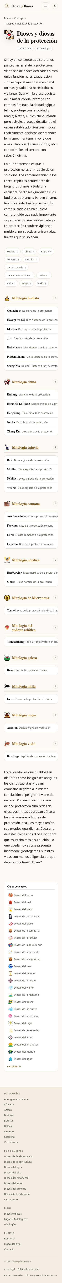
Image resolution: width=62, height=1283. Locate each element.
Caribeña (9, 1136)
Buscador (9, 1238)
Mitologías (10, 1224)
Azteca (8, 1109)
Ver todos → (14, 1066)
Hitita (11, 283)
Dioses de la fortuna (25, 937)
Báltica (8, 1126)
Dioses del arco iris (15, 1188)
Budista (12, 251)
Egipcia (46, 251)
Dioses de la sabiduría (27, 930)
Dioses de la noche (25, 980)
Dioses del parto (23, 895)
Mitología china (24, 381)
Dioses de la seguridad (27, 959)
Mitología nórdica (25, 560)
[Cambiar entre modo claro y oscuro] (55, 6)
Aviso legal (9, 1269)
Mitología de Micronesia (30, 597)
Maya (26, 283)
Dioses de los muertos (26, 916)
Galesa (44, 275)
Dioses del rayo (23, 1023)
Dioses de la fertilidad (26, 1016)
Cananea (9, 1131)
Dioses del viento (24, 987)
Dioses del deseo (23, 1001)
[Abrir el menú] (45, 5)
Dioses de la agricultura (18, 1161)
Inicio (7, 18)
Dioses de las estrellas (27, 1030)
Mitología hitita (24, 686)
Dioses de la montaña (26, 994)
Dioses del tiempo (24, 973)
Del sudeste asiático (20, 275)
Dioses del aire (12, 1172)
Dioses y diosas (13, 1213)
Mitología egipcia (25, 447)
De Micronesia (16, 267)
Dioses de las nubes (25, 1009)
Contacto (9, 1249)
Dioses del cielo (23, 909)
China (29, 251)
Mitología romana (26, 503)
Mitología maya (24, 715)
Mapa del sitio (12, 1243)
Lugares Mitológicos (15, 1219)
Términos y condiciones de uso (41, 1275)
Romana (13, 259)
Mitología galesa (24, 657)
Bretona (8, 1115)
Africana (9, 1104)
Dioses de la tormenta (26, 952)
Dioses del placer (24, 923)
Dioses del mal (22, 902)
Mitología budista (25, 298)
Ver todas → (11, 1142)
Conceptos (20, 18)
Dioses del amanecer (26, 1044)
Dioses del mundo (24, 1051)
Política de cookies (13, 1275)
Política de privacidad (28, 1269)
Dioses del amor (23, 1037)
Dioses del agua (23, 1058)
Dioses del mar (22, 966)
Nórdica (31, 259)
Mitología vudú (23, 743)
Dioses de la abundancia (28, 945)
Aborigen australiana (16, 1099)
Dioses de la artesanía (17, 1194)
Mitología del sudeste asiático (23, 627)
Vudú (41, 283)
